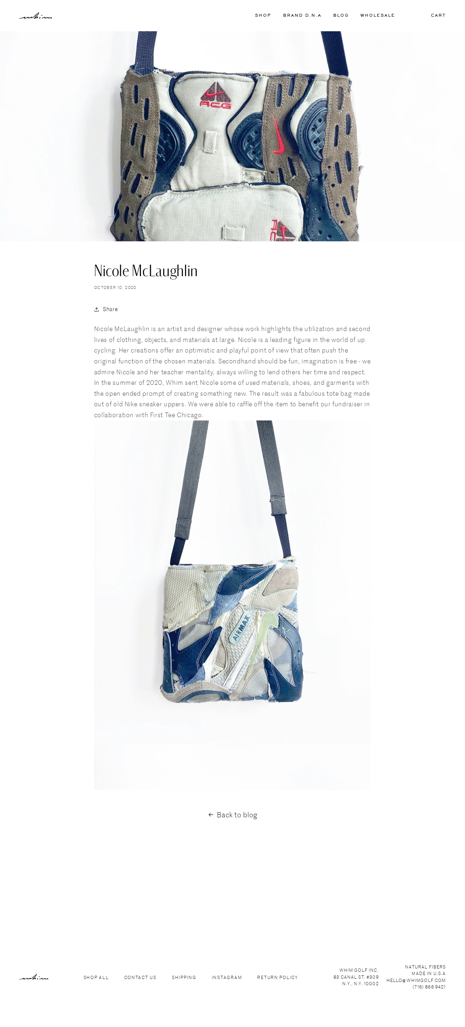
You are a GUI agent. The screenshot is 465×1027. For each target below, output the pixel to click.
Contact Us (140, 977)
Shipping (184, 977)
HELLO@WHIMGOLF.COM (416, 980)
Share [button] (110, 309)
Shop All (96, 977)
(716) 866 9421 (429, 986)
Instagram (227, 977)
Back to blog (237, 814)
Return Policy (277, 977)
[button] (263, 15)
